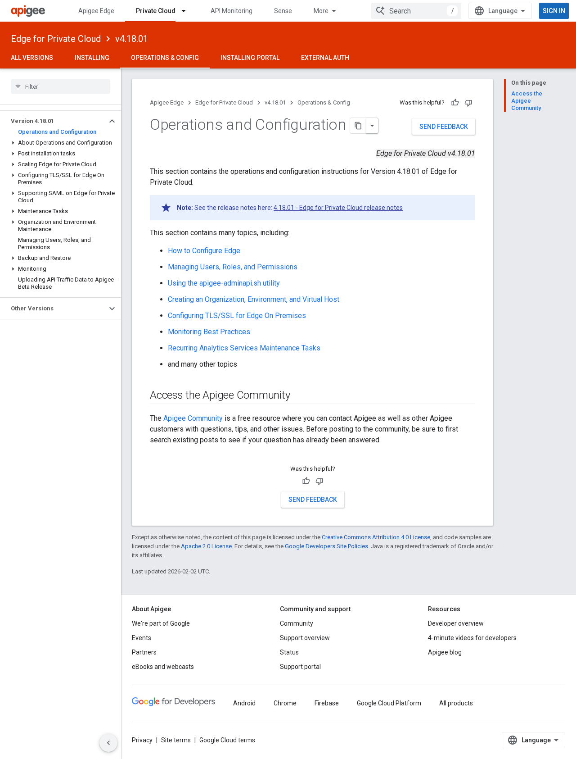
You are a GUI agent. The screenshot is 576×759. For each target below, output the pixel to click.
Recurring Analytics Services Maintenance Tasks (244, 348)
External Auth (325, 57)
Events (141, 637)
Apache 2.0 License (206, 546)
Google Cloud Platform (389, 703)
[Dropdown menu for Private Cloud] (188, 11)
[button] (53, 121)
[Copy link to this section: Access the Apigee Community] (301, 396)
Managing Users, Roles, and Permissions (232, 267)
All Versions (32, 57)
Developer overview (456, 623)
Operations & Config (165, 57)
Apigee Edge (96, 10)
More (321, 10)
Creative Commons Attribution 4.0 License (376, 537)
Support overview (305, 637)
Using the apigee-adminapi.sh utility (224, 283)
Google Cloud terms (227, 740)
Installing (92, 57)
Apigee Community (193, 418)
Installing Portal (249, 57)
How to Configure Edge (204, 250)
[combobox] (416, 11)
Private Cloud (156, 10)
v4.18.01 (131, 38)
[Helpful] (455, 102)
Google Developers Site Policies (326, 546)
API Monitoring (231, 10)
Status (289, 652)
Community (296, 623)
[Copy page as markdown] (358, 125)
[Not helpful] (468, 102)
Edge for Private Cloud (56, 38)
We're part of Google (161, 623)
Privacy (142, 740)
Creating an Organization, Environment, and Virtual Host (253, 299)
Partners (144, 652)
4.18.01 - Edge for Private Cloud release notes (338, 207)
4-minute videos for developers (472, 637)
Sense (283, 10)
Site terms (176, 740)
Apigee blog (445, 652)
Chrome (285, 703)
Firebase (327, 703)
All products (456, 703)
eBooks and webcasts (163, 666)
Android (244, 703)
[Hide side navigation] (108, 743)
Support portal (300, 666)
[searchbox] (60, 86)
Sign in (554, 10)
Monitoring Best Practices (209, 331)
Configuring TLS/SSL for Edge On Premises (237, 315)
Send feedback (443, 126)
